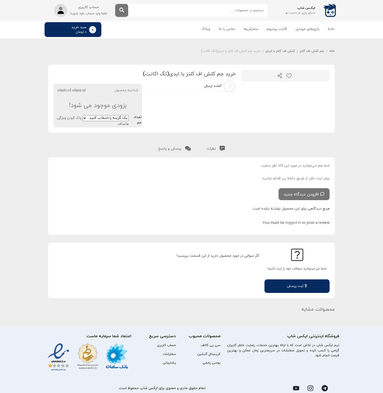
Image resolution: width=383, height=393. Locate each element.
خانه (331, 29)
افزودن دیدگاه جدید (301, 194)
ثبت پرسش (296, 286)
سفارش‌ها (251, 29)
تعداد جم (138, 120)
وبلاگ (205, 29)
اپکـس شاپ (306, 8)
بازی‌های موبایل (307, 29)
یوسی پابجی (211, 362)
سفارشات (169, 354)
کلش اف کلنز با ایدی (280, 51)
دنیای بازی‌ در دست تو (300, 13)
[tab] (215, 147)
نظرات (212, 148)
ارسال (279, 75)
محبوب (289, 75)
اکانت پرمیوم (277, 29)
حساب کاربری (166, 345)
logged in (293, 222)
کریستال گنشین (208, 354)
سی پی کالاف (210, 345)
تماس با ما (227, 29)
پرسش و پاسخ (170, 148)
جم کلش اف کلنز (312, 51)
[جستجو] (121, 10)
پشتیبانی (169, 362)
